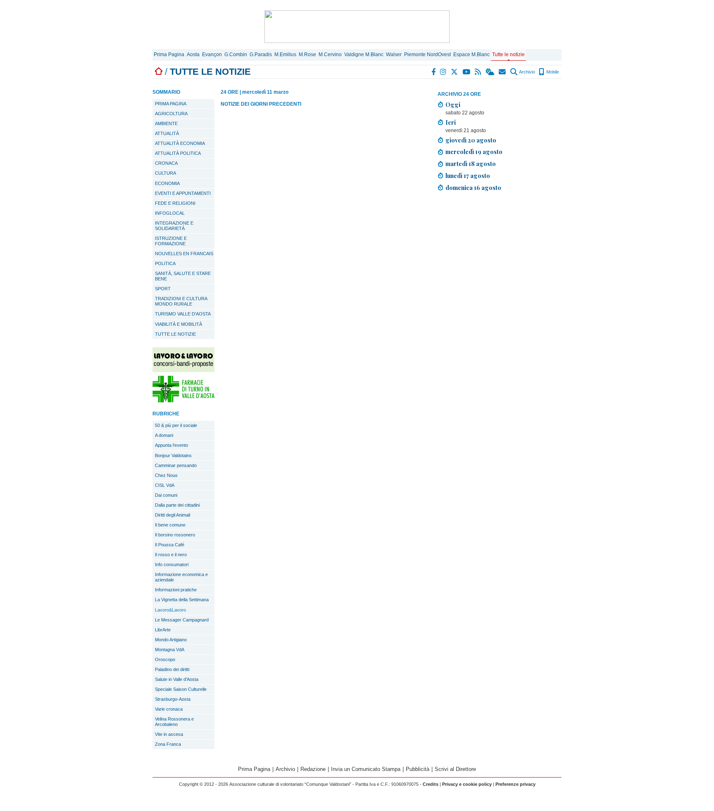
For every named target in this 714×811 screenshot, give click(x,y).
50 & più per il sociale (176, 425)
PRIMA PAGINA (170, 103)
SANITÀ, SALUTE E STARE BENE (183, 276)
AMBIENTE (166, 123)
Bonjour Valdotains (173, 455)
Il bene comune (170, 524)
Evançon (212, 54)
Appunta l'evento (171, 445)
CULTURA (165, 173)
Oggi (452, 104)
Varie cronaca (169, 709)
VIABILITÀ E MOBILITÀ (178, 324)
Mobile (552, 71)
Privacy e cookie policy (467, 784)
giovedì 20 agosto (470, 140)
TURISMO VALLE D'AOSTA (183, 313)
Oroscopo (165, 659)
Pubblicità (417, 769)
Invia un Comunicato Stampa (365, 769)
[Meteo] (490, 71)
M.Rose (307, 54)
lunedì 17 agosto (467, 175)
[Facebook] (433, 71)
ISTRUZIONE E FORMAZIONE (171, 241)
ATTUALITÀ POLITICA (178, 153)
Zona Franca (168, 744)
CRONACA (166, 163)
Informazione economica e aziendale (181, 577)
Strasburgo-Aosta (172, 699)
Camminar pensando (176, 465)
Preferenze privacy (515, 784)
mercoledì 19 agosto (473, 151)
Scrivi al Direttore (455, 769)
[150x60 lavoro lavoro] (183, 369)
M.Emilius (285, 54)
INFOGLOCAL (170, 213)
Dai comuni (166, 495)
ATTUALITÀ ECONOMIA (180, 143)
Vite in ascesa (169, 734)
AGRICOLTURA (171, 113)
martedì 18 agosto (470, 163)
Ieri (450, 122)
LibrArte (163, 629)
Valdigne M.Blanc (363, 54)
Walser (394, 54)
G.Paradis (261, 54)
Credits (430, 784)
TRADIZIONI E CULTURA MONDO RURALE (181, 301)
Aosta (193, 54)
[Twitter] (455, 71)
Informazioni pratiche (176, 589)
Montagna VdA (169, 649)
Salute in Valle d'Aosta (176, 679)
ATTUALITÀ (167, 133)
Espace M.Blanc (471, 54)
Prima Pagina (169, 54)
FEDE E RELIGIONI (175, 203)
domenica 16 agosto (473, 187)
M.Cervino (330, 54)
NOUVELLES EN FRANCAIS (184, 253)
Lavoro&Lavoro (170, 609)
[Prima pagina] (158, 71)
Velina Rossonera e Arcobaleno (174, 721)
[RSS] (478, 71)
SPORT (163, 288)
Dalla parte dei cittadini (177, 505)
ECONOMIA (167, 183)
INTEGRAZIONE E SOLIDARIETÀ (174, 226)
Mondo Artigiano (171, 639)
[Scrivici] (503, 71)
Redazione (313, 769)
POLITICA (165, 263)
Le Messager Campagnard (182, 619)
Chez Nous (166, 475)
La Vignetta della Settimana (182, 599)
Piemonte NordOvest (427, 54)
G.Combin (235, 54)
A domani (164, 435)
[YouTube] (466, 71)
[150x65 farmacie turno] (183, 400)
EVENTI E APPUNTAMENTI (183, 193)
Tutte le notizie (508, 54)
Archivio (526, 71)
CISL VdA (164, 485)
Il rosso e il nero (171, 554)
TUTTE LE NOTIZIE (175, 334)
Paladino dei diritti (172, 669)
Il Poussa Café (169, 544)
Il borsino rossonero (175, 534)
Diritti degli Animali (172, 514)
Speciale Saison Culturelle (181, 689)
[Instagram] (443, 71)
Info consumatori (171, 564)
